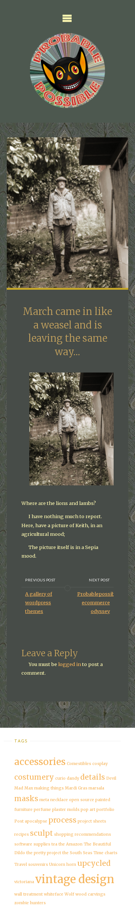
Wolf (69, 894)
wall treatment (28, 894)
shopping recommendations (82, 834)
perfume (42, 809)
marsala (96, 788)
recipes (21, 834)
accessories (40, 762)
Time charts (105, 852)
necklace (59, 799)
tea (54, 844)
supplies (41, 844)
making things (49, 788)
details (92, 777)
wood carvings (90, 894)
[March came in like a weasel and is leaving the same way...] (67, 221)
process (62, 819)
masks (26, 798)
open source (81, 799)
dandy (73, 778)
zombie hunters (30, 902)
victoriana (24, 881)
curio (60, 778)
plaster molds (66, 809)
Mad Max (23, 788)
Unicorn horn (62, 864)
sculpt (41, 833)
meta (44, 799)
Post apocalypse (30, 821)
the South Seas (77, 852)
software (23, 844)
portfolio (105, 809)
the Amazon (70, 844)
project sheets (92, 821)
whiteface (53, 894)
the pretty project (43, 852)
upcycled (94, 863)
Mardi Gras (76, 788)
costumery (34, 777)
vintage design (74, 879)
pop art (88, 809)
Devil (111, 778)
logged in (69, 664)
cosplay (100, 763)
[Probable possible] (67, 70)
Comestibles (79, 763)
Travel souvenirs (31, 864)
